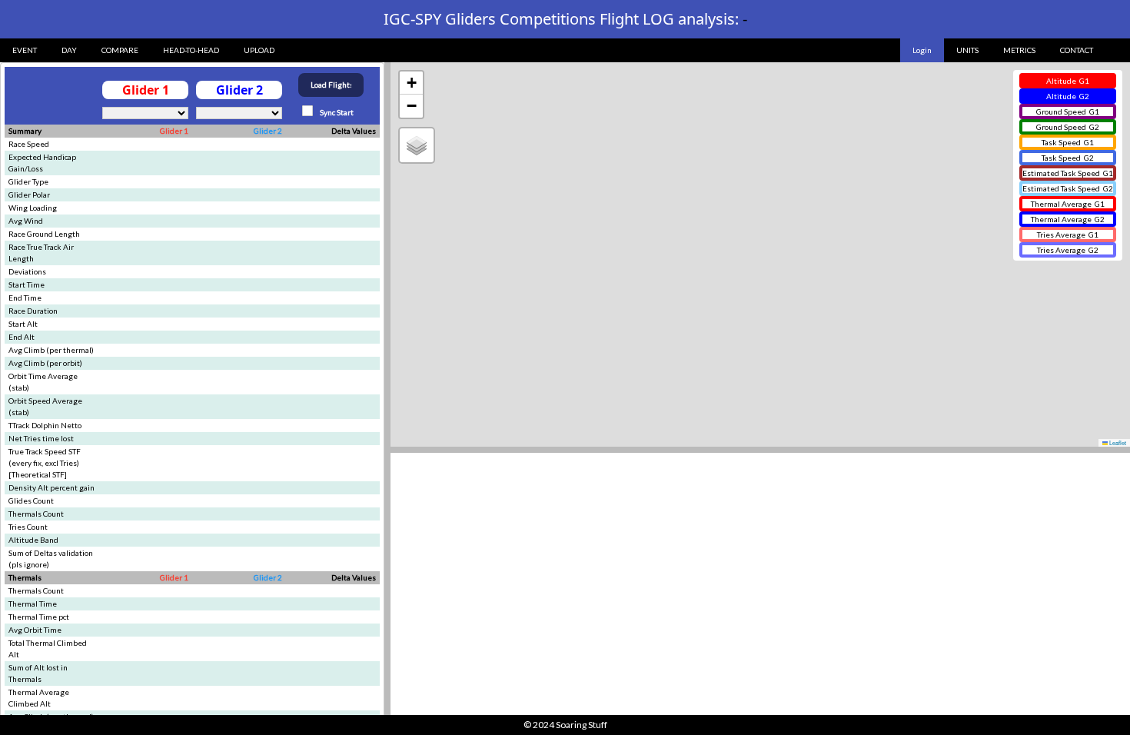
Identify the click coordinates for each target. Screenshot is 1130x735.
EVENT (24, 50)
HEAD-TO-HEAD (191, 50)
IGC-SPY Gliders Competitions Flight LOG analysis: (565, 18)
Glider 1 (174, 130)
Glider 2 (268, 130)
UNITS (967, 50)
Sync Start (336, 112)
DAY (69, 50)
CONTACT (1076, 50)
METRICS (1019, 50)
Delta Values (353, 130)
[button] (411, 83)
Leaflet (1117, 442)
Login (922, 50)
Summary (25, 130)
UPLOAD (259, 50)
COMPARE (119, 50)
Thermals (25, 577)
